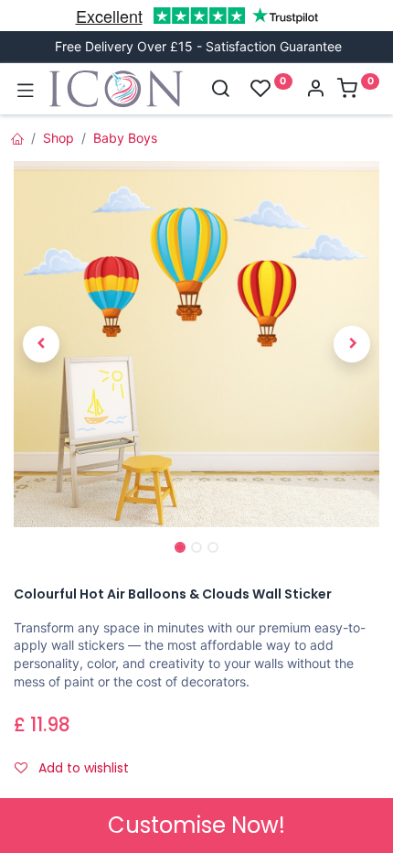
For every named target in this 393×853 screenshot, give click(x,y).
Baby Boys (125, 138)
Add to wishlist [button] (82, 768)
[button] (41, 344)
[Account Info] (315, 90)
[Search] (220, 90)
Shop (58, 138)
